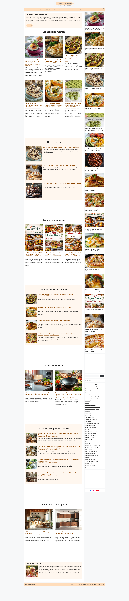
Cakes (86, 395)
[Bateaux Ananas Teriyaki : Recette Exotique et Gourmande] (73, 45)
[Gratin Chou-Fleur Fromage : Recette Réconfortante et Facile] (31, 338)
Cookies (38, 108)
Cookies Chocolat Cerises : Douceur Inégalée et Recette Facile (62, 183)
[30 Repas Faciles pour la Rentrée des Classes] (54, 237)
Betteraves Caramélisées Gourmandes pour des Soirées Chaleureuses (32, 61)
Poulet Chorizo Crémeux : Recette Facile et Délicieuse (54, 320)
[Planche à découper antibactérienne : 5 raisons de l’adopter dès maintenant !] (39, 380)
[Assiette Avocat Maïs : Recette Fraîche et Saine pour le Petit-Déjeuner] (94, 140)
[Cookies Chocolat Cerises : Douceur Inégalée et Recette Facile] (34, 190)
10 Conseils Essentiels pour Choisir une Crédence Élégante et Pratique (66, 532)
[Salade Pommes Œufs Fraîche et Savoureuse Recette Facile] (94, 240)
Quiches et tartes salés (90, 447)
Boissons (87, 390)
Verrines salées (89, 465)
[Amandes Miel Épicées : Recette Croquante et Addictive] (94, 160)
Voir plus (29, 25)
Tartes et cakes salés (90, 461)
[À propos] (32, 571)
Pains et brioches (89, 435)
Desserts (87, 411)
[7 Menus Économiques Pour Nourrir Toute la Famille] (34, 237)
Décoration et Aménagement (76, 9)
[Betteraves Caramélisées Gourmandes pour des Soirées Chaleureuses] (34, 47)
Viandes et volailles (53, 295)
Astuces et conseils (50, 9)
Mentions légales (93, 584)
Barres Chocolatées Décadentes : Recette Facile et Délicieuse (33, 105)
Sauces (58, 62)
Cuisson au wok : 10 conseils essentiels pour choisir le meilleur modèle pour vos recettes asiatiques (68, 394)
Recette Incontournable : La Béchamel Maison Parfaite (53, 60)
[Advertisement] (53, 129)
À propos (88, 9)
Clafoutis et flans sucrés (91, 399)
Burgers (58, 106)
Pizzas (86, 441)
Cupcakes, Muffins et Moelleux (92, 407)
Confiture (87, 401)
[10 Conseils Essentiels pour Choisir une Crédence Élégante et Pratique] (68, 519)
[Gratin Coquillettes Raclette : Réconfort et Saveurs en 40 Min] (94, 261)
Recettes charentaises (90, 451)
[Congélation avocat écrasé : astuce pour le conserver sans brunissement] (73, 91)
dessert (28, 18)
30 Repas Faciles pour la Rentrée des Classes (52, 253)
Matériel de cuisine (62, 9)
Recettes (27, 9)
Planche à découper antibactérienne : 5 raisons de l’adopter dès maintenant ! (37, 393)
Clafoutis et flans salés (90, 397)
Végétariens (88, 463)
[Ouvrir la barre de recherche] (103, 9)
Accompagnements (90, 384)
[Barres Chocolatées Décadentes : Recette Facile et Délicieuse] (34, 91)
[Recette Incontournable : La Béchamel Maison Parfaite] (54, 47)
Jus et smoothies (89, 427)
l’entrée (77, 17)
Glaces (87, 421)
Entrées (87, 413)
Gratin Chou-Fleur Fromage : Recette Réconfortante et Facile (56, 334)
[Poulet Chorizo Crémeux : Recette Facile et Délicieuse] (31, 325)
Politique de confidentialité (84, 584)
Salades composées (90, 453)
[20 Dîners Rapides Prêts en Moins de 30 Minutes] (73, 237)
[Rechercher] (102, 376)
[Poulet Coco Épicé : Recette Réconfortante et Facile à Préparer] (94, 281)
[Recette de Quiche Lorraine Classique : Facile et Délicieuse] (94, 341)
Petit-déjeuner (88, 439)
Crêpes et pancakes (90, 405)
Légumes (87, 429)
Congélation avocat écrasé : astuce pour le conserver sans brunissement (73, 105)
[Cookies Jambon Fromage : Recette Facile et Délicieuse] (34, 172)
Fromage (87, 415)
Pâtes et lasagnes (89, 437)
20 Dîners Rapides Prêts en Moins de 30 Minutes (73, 253)
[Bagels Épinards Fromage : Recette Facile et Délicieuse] (54, 91)
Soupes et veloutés (90, 459)
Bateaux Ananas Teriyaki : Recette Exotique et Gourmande (72, 57)
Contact (72, 584)
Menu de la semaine (38, 9)
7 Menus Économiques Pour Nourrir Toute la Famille (33, 253)
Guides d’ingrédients (54, 436)
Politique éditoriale (100, 584)
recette (67, 18)
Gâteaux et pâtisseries (90, 419)
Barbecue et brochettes (91, 388)
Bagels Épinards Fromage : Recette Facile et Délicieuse (53, 104)
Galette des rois (89, 417)
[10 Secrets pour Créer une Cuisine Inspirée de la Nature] (39, 519)
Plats (86, 443)
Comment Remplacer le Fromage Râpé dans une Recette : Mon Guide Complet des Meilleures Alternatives (59, 447)
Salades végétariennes (90, 455)
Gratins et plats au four (54, 335)
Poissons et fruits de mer (91, 445)
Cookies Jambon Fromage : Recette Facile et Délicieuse (60, 165)
